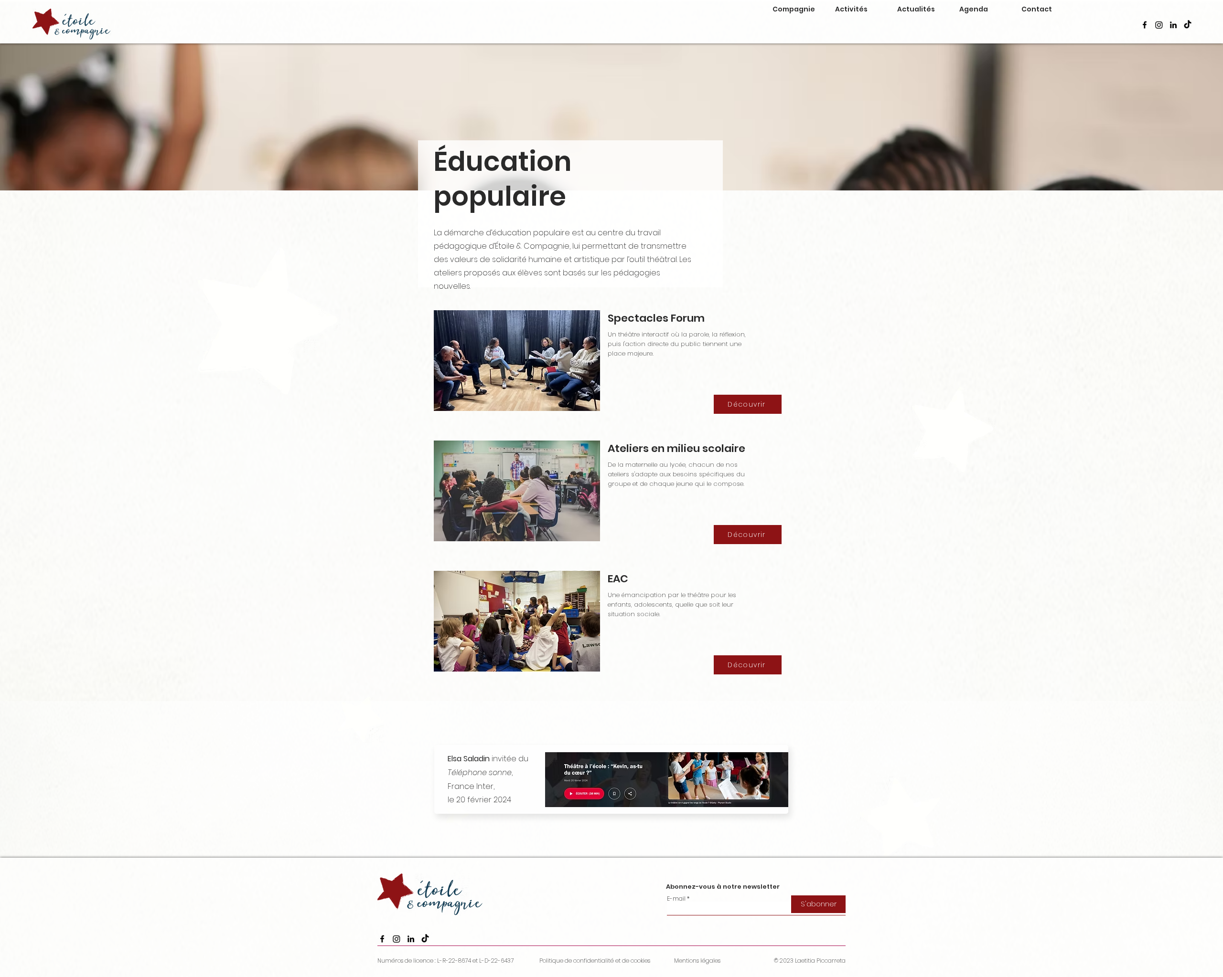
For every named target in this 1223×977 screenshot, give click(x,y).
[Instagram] (1159, 25)
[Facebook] (1144, 25)
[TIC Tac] (1187, 25)
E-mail (676, 899)
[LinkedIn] (1173, 25)
